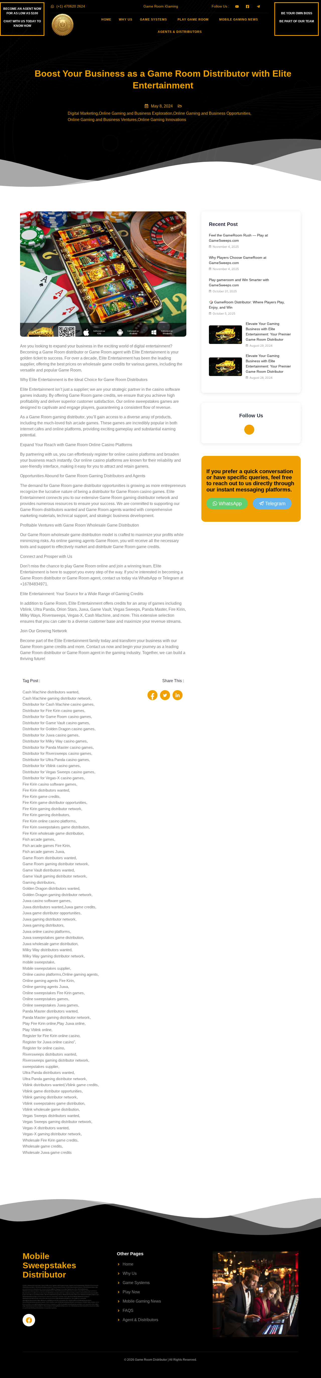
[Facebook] (249, 430)
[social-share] (152, 695)
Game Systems (153, 19)
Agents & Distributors (180, 32)
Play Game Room (193, 19)
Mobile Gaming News (238, 19)
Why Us (125, 19)
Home (106, 19)
